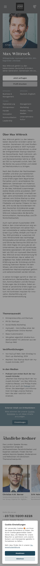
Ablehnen (20, 559)
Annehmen (20, 553)
